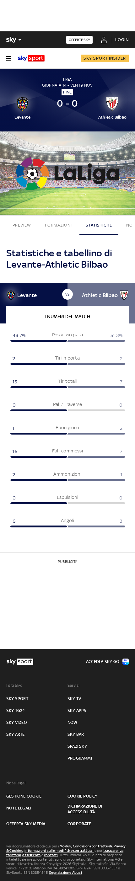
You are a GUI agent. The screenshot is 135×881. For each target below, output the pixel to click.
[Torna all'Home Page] (31, 58)
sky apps (77, 710)
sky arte (15, 734)
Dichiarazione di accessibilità (85, 809)
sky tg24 (15, 710)
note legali (18, 808)
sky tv (74, 698)
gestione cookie (23, 796)
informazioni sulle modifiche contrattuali (59, 850)
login (122, 39)
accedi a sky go (102, 661)
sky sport (17, 698)
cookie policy (83, 796)
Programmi (80, 758)
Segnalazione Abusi (65, 872)
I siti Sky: (14, 685)
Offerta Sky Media (25, 823)
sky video (16, 722)
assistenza (31, 855)
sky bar (76, 734)
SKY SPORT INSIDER (105, 58)
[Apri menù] (8, 58)
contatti (51, 855)
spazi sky (77, 746)
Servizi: (74, 685)
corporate (79, 823)
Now (73, 722)
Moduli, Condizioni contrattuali (86, 846)
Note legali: (16, 783)
